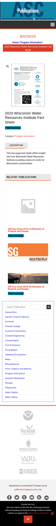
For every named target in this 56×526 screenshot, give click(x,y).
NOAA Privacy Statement (38, 513)
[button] (7, 66)
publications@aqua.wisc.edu (28, 489)
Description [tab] (16, 145)
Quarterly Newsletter (15, 378)
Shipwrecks (10, 387)
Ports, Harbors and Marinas (18, 368)
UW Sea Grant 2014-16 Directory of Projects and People (26, 230)
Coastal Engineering (14, 335)
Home (15, 42)
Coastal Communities (15, 331)
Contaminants (12, 340)
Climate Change (12, 326)
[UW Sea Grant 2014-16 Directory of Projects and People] (28, 205)
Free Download (13, 127)
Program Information (31, 42)
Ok (28, 519)
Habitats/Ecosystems (15, 354)
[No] (52, 513)
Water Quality (11, 392)
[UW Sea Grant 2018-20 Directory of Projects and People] (28, 263)
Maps (7, 359)
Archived (9, 321)
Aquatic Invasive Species (17, 317)
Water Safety (11, 397)
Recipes (9, 383)
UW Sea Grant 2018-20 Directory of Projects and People (26, 287)
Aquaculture (11, 312)
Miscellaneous (12, 364)
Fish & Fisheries (12, 345)
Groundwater (11, 350)
